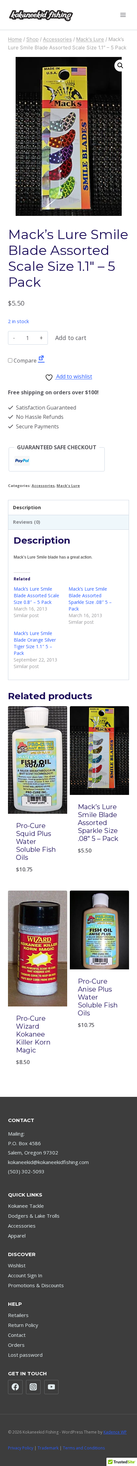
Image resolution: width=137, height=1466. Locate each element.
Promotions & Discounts (36, 1285)
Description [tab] (27, 507)
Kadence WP (115, 1432)
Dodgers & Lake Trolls (34, 1215)
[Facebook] (15, 1387)
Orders (16, 1345)
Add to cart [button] (37, 865)
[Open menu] (123, 15)
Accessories (43, 485)
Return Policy (23, 1325)
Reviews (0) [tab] (26, 522)
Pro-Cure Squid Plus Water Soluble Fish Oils (36, 841)
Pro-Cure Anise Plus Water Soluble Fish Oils (98, 997)
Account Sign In (25, 1275)
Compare (24, 360)
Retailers (18, 1315)
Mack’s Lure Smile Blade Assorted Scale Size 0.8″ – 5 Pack (36, 595)
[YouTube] (51, 1387)
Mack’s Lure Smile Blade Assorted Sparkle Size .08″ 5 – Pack (90, 599)
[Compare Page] (41, 360)
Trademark (48, 1448)
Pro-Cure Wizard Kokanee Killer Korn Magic (33, 1034)
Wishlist (17, 1265)
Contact (17, 1335)
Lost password (25, 1354)
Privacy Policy (20, 1448)
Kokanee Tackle (26, 1205)
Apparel (17, 1235)
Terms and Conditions (84, 1448)
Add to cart (70, 338)
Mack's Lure (68, 485)
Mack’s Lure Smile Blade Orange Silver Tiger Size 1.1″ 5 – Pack (35, 643)
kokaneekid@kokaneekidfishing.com (48, 1162)
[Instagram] (33, 1387)
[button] (120, 66)
